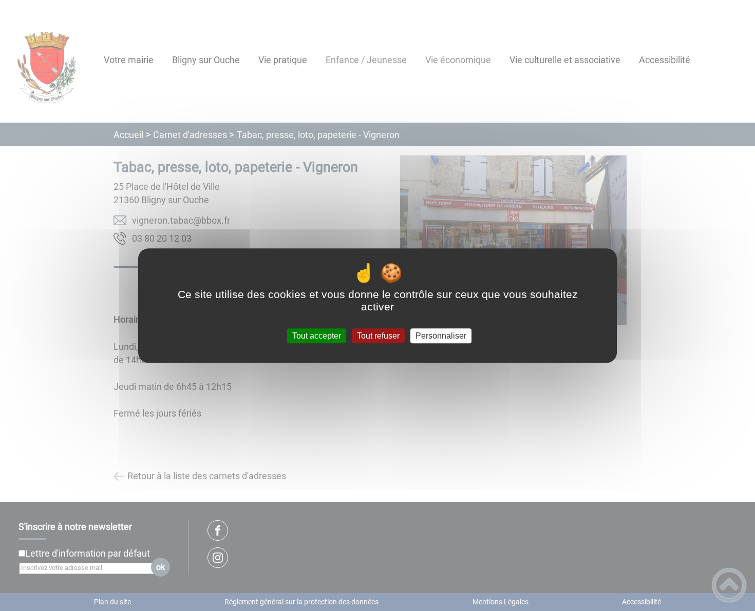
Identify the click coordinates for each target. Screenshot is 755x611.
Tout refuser (378, 335)
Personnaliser (441, 335)
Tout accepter (316, 335)
